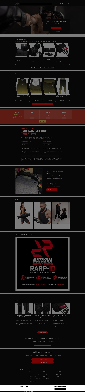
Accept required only (62, 386)
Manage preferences (60, 388)
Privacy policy (24, 391)
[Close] (84, 385)
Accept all (56, 386)
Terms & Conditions (30, 391)
